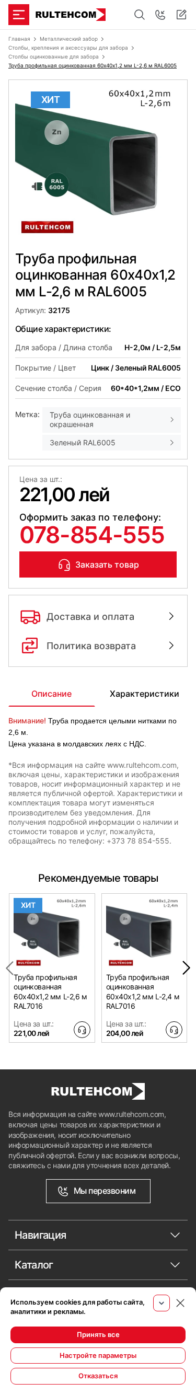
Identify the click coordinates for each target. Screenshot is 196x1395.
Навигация (40, 1235)
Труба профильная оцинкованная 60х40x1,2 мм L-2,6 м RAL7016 (50, 991)
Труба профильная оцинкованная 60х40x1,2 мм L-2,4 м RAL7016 (143, 991)
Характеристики (144, 693)
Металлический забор (69, 39)
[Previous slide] (9, 968)
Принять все (98, 1334)
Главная (19, 39)
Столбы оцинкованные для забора (53, 56)
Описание (51, 693)
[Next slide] (186, 968)
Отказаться (98, 1375)
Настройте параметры (98, 1355)
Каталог (34, 1265)
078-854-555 (91, 535)
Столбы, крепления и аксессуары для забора (68, 47)
